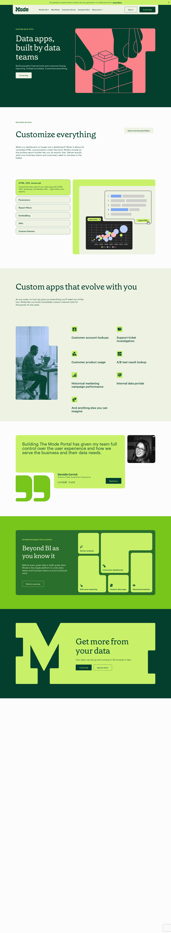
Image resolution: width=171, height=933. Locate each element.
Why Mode (55, 9)
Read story (113, 481)
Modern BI (43, 9)
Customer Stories (69, 9)
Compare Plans (84, 9)
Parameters (24, 199)
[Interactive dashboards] (126, 541)
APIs (21, 223)
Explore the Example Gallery (139, 130)
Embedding (24, 215)
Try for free (23, 75)
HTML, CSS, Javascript (30, 182)
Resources (96, 9)
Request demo (102, 667)
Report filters (25, 207)
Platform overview (33, 584)
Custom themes (27, 231)
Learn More (117, 2)
